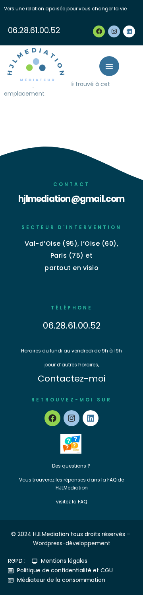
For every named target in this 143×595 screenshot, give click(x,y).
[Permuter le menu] (109, 66)
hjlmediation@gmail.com (71, 199)
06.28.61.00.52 (34, 30)
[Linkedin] (129, 31)
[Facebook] (99, 31)
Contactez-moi (72, 378)
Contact (71, 184)
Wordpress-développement (71, 543)
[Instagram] (114, 31)
